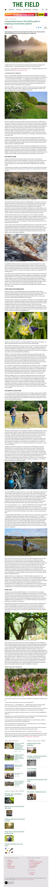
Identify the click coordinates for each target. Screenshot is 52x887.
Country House (12, 19)
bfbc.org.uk (39, 731)
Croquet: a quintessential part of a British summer (37, 757)
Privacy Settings (31, 879)
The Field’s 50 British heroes (36, 792)
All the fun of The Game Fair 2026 (18, 766)
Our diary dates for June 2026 (18, 774)
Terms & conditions (18, 879)
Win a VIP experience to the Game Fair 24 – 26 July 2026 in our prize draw (19, 783)
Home (6, 19)
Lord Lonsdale (31, 769)
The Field (10, 27)
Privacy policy (25, 879)
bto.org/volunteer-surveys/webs (31, 736)
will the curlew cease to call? (20, 70)
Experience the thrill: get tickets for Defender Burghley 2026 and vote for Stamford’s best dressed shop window (19, 746)
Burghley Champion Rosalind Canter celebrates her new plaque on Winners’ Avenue (19, 757)
